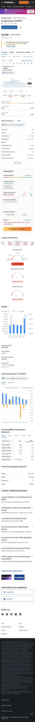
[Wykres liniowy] (5, 61)
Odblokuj (29, 103)
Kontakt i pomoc (23, 630)
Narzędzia (4, 634)
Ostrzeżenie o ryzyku (6, 711)
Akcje (3, 6)
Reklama (21, 627)
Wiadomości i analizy (23, 52)
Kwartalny (11, 382)
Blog (2, 623)
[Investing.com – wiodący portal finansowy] (10, 2)
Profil (9, 56)
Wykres (11, 52)
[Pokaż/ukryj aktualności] (11, 61)
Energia (31, 477)
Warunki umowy (5, 700)
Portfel (3, 630)
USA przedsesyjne (18, 6)
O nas (20, 623)
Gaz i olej (31, 473)
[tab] (10, 243)
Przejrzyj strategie (11, 46)
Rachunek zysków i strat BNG (13, 374)
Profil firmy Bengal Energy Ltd (13, 467)
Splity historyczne (27, 56)
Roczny (3, 382)
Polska (9, 6)
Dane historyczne (17, 56)
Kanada (31, 484)
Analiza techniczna (9, 238)
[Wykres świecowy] (3, 61)
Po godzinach (30, 6)
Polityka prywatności (6, 705)
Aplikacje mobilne (6, 627)
